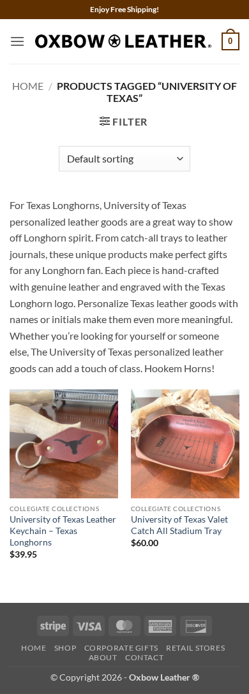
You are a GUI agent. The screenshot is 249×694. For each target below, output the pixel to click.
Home (27, 86)
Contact (144, 657)
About (103, 657)
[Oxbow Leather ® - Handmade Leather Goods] (123, 41)
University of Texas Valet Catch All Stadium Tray (179, 525)
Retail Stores (195, 648)
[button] (17, 41)
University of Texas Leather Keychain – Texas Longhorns (63, 530)
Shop (65, 648)
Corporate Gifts (121, 648)
